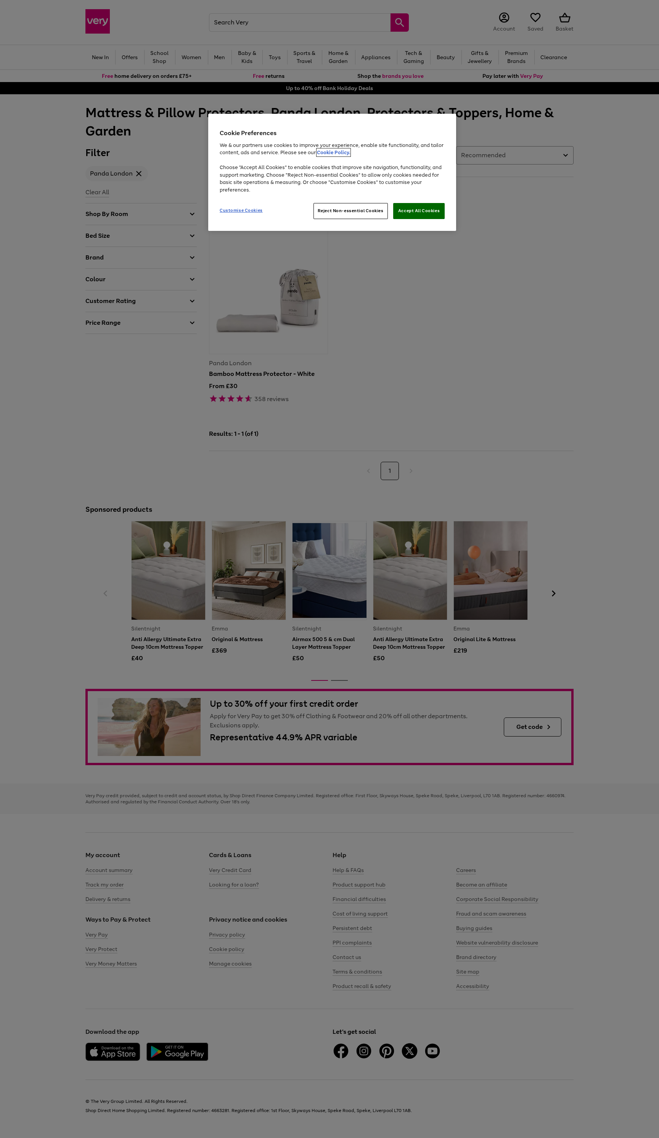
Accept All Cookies (419, 211)
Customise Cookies (241, 210)
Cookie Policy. (333, 152)
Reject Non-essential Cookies (351, 211)
